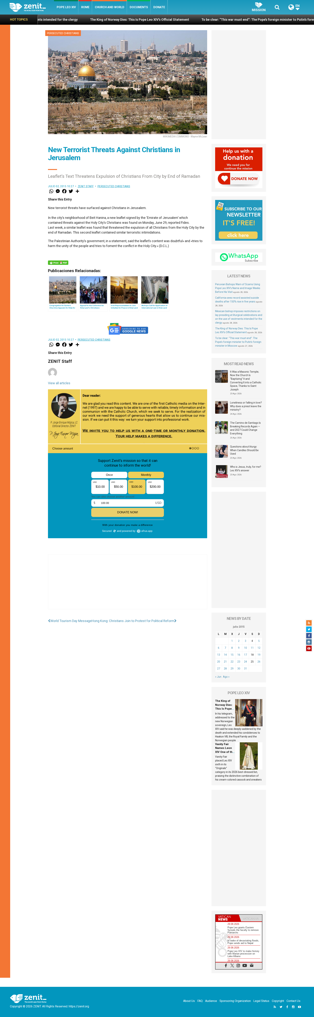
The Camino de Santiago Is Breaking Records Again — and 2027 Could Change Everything (245, 428)
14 (225, 654)
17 (245, 654)
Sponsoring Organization (235, 1001)
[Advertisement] (127, 585)
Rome (85, 7)
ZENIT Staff (86, 186)
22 (232, 661)
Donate (159, 7)
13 (218, 654)
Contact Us (293, 1001)
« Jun (218, 676)
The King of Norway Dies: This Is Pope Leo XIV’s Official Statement (62, 19)
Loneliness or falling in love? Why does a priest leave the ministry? (246, 406)
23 (238, 661)
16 (238, 654)
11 (252, 647)
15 (232, 654)
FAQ (200, 1001)
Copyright (278, 1001)
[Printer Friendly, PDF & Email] (58, 262)
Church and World (109, 7)
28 (225, 668)
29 (232, 668)
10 (245, 647)
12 (258, 647)
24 (245, 661)
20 (218, 661)
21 (225, 661)
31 (245, 668)
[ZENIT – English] (31, 7)
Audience (211, 1001)
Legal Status (261, 1001)
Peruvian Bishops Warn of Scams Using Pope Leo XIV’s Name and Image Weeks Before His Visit (237, 288)
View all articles (59, 383)
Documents (139, 7)
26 (258, 661)
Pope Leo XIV (66, 7)
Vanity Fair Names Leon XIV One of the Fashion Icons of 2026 (224, 752)
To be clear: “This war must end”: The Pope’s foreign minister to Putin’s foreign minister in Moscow (197, 19)
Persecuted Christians (63, 33)
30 (238, 668)
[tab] (227, 918)
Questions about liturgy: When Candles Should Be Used (244, 450)
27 (218, 668)
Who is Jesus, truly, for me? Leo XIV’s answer (245, 468)
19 (258, 654)
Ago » (226, 676)
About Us (189, 1001)
